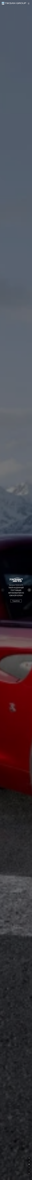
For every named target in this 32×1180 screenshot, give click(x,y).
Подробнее (16, 601)
